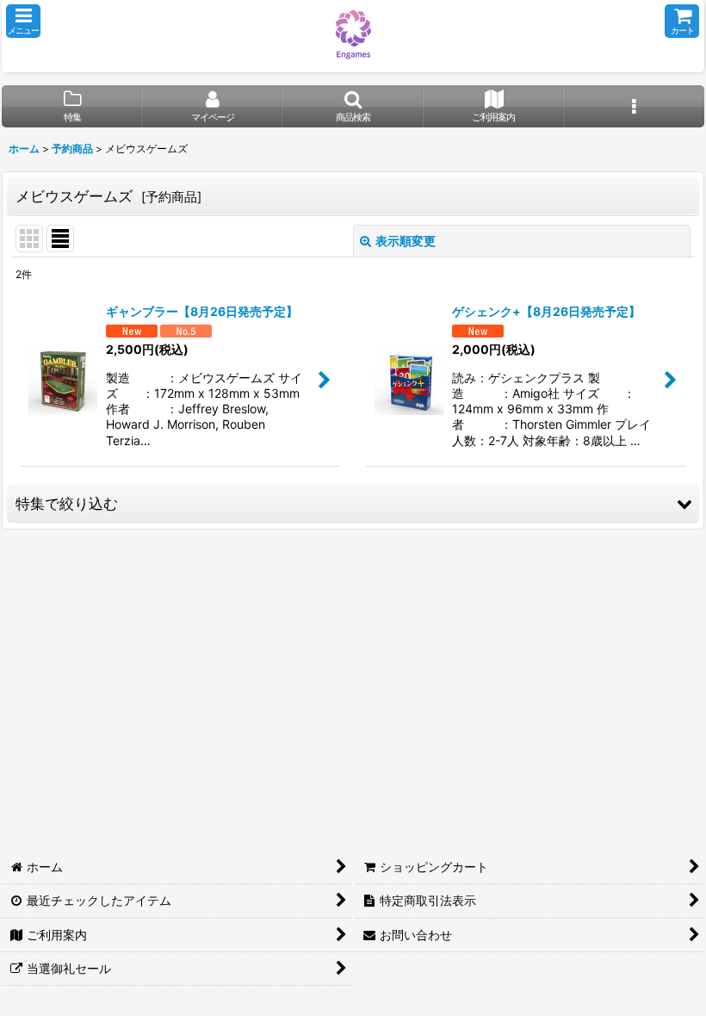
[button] (23, 21)
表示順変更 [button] (405, 240)
